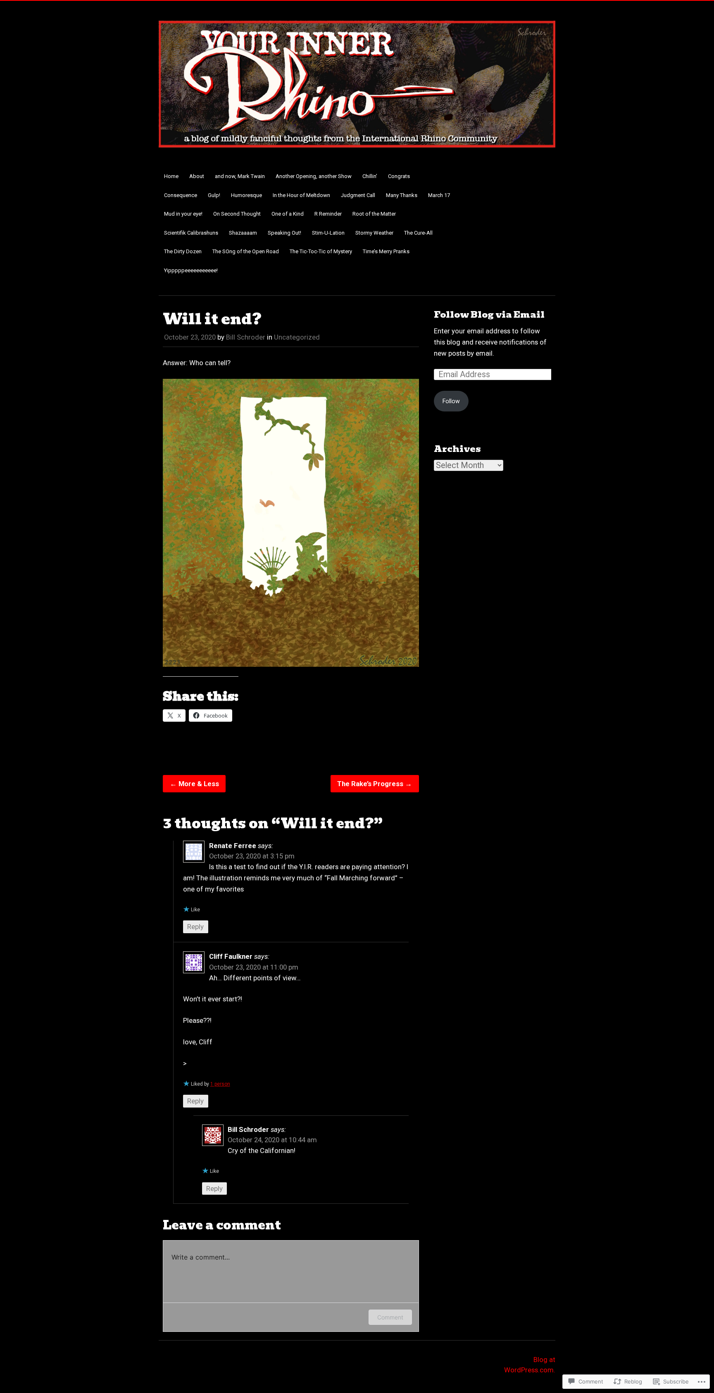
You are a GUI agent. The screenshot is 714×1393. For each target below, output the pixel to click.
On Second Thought (237, 214)
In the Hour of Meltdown (301, 195)
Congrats (399, 176)
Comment (390, 1317)
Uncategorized (297, 337)
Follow (451, 401)
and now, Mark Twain (240, 176)
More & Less (194, 784)
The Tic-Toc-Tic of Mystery (321, 251)
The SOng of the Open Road (245, 251)
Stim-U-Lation (328, 233)
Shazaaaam (243, 233)
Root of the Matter (374, 214)
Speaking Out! (284, 233)
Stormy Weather (374, 233)
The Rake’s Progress (374, 784)
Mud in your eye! (183, 214)
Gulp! (214, 195)
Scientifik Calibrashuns (191, 233)
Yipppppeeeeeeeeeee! (191, 270)
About (196, 176)
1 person (220, 1084)
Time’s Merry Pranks (386, 251)
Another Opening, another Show (314, 176)
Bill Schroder (245, 337)
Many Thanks (401, 195)
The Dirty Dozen (183, 251)
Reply (195, 927)
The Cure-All (418, 233)
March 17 (439, 195)
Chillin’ (369, 176)
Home (171, 176)
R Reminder (328, 214)
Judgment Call (358, 195)
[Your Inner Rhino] (357, 152)
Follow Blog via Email (489, 314)
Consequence (180, 195)
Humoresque (246, 195)
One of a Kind (287, 214)
